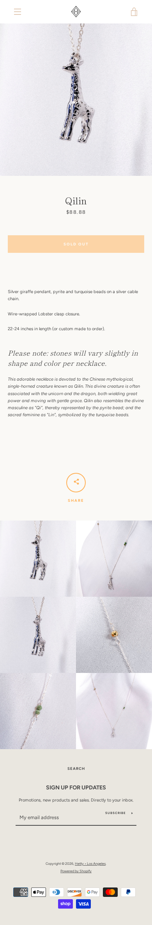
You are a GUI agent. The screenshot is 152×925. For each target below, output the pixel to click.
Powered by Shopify (76, 871)
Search (76, 768)
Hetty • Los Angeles (90, 863)
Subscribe (115, 813)
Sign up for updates (76, 787)
